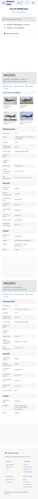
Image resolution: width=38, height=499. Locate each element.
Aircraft (26, 464)
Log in (27, 3)
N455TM (17, 348)
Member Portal (10, 479)
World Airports (28, 472)
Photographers (10, 464)
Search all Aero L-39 (23, 309)
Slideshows (9, 467)
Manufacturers (28, 467)
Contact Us (26, 482)
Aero (16, 133)
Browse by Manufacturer (19, 12)
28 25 (16, 177)
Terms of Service (28, 487)
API (7, 469)
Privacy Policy (27, 484)
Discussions (9, 482)
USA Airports (27, 469)
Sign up (21, 3)
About (25, 479)
